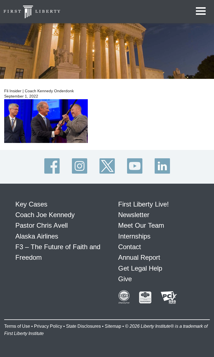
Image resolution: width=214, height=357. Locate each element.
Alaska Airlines (36, 236)
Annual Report (139, 257)
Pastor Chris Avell (41, 225)
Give (125, 279)
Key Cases (31, 204)
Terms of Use (17, 326)
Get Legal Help (140, 268)
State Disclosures (83, 326)
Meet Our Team (141, 225)
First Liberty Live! (143, 204)
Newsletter (133, 214)
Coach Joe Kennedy (45, 214)
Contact (129, 247)
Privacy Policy (48, 326)
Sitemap (113, 326)
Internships (134, 236)
